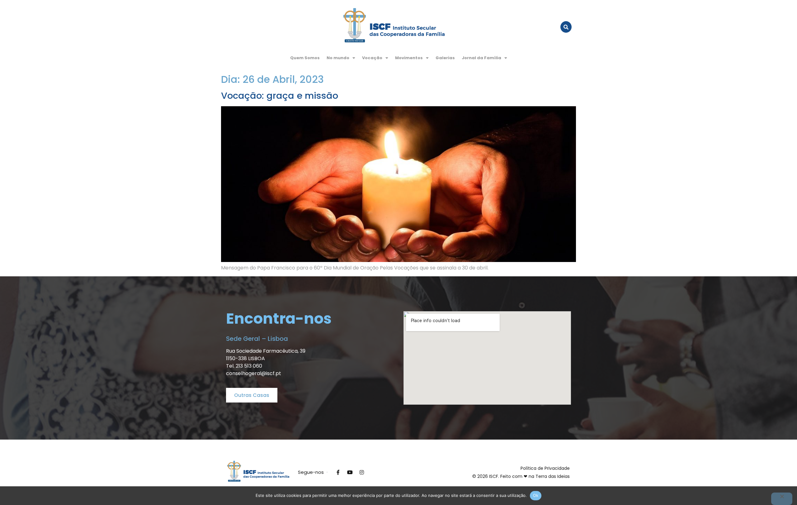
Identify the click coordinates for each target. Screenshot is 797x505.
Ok (536, 495)
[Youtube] (350, 472)
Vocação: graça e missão (279, 95)
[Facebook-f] (338, 472)
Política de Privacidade (545, 468)
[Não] (781, 499)
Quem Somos (305, 58)
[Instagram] (362, 472)
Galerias (445, 58)
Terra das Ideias (552, 476)
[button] (341, 58)
